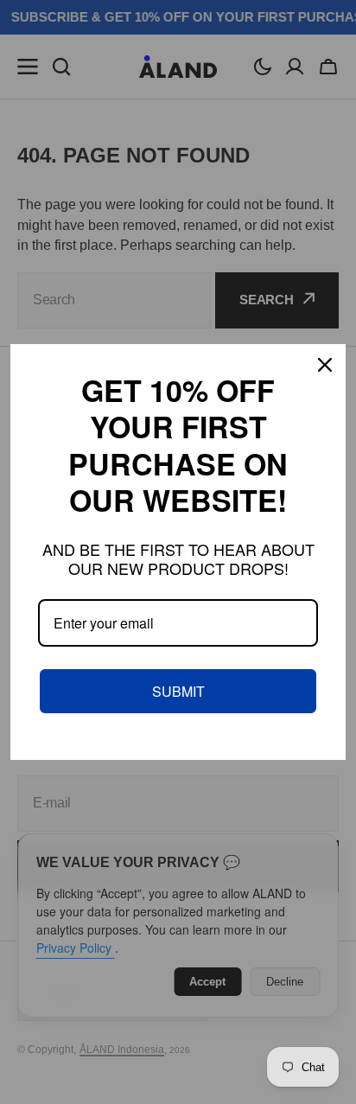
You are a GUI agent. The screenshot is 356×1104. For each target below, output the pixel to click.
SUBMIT (178, 691)
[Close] (325, 365)
